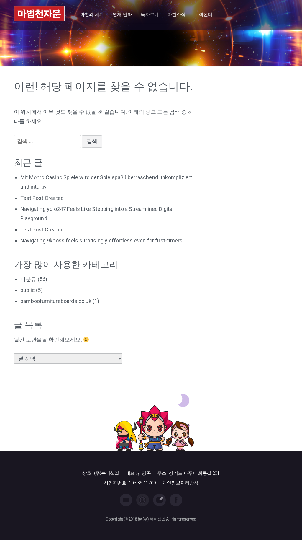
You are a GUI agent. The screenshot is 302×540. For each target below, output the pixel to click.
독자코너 (150, 14)
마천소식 (177, 14)
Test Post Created (42, 198)
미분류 (28, 279)
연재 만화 (122, 14)
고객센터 (203, 14)
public (27, 290)
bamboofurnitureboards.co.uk (55, 301)
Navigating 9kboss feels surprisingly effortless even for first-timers (101, 240)
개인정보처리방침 (180, 483)
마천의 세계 (92, 14)
